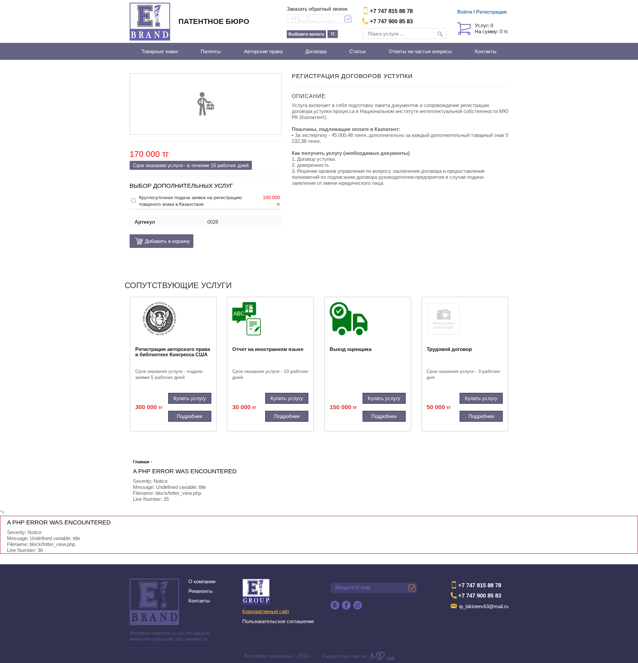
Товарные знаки (160, 51)
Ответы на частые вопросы (420, 51)
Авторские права (263, 51)
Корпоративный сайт (265, 611)
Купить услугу (189, 398)
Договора (315, 51)
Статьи (357, 51)
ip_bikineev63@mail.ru (483, 606)
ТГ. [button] (333, 34)
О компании (201, 581)
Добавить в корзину (161, 241)
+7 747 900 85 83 (391, 21)
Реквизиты (200, 591)
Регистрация (491, 12)
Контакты (485, 51)
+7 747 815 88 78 (391, 11)
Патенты (211, 51)
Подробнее (189, 416)
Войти (464, 12)
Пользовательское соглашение (278, 621)
